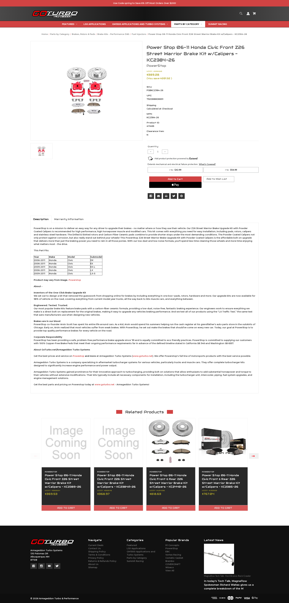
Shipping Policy (97, 551)
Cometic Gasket (174, 558)
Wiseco (169, 567)
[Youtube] (49, 566)
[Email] (158, 196)
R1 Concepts (172, 545)
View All (169, 570)
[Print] (166, 196)
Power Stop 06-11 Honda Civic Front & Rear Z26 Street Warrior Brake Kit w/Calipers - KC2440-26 (169, 481)
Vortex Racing (173, 554)
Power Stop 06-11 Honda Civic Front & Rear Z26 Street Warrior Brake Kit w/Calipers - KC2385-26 (221, 481)
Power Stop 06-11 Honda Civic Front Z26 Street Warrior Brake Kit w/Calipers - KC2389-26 (63, 481)
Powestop (78, 356)
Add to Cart (66, 508)
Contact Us (94, 548)
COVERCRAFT (172, 564)
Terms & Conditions (99, 554)
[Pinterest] (181, 196)
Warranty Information (69, 219)
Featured (132, 545)
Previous (35, 456)
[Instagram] (41, 566)
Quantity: (153, 146)
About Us (93, 564)
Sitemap (92, 567)
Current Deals (95, 545)
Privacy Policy (96, 558)
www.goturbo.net (142, 356)
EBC (167, 551)
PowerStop (171, 548)
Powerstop (75, 280)
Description (41, 219)
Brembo (169, 561)
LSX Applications (136, 548)
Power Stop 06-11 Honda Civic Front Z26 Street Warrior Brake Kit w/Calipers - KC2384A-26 (116, 481)
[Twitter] (173, 196)
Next (254, 456)
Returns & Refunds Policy (102, 561)
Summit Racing (135, 561)
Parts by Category (137, 558)
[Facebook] (150, 196)
